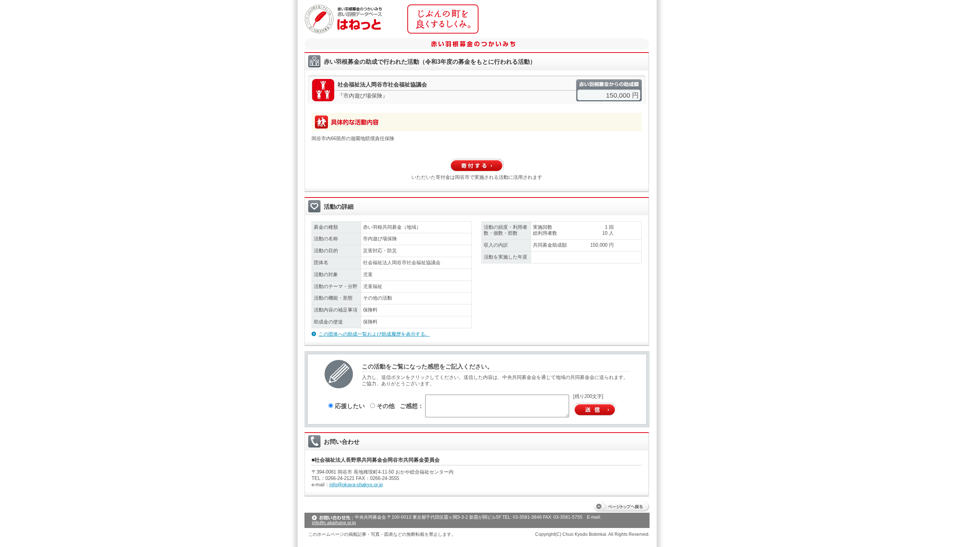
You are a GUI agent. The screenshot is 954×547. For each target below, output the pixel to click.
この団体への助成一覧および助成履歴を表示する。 (374, 334)
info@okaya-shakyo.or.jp (356, 484)
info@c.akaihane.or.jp (334, 522)
